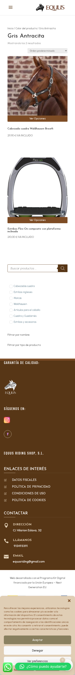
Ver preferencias (37, 661)
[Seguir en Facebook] (8, 434)
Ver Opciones (37, 118)
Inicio (10, 28)
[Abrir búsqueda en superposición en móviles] (38, 268)
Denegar (37, 650)
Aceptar (37, 640)
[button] (69, 601)
